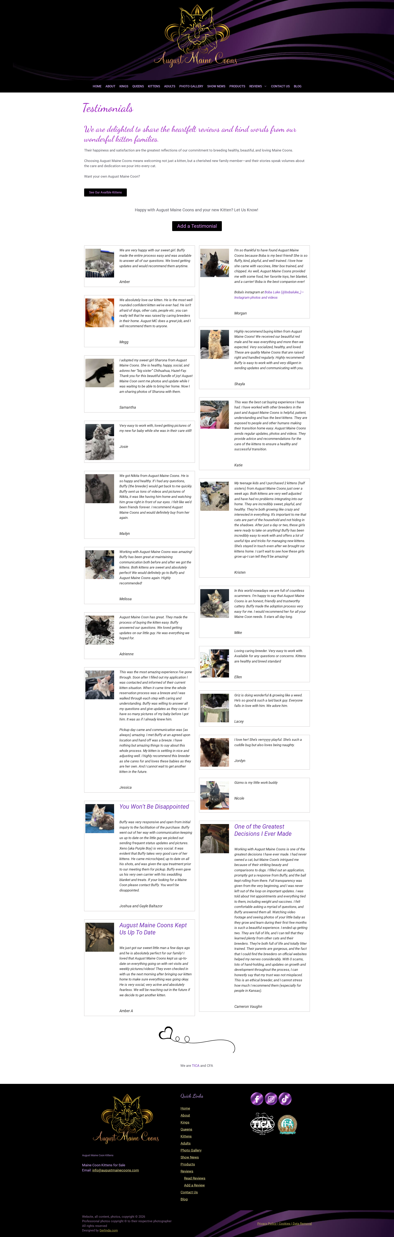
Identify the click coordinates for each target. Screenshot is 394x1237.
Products (237, 86)
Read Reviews (194, 1178)
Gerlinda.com (109, 1230)
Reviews (255, 86)
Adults (169, 86)
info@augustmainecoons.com (115, 1170)
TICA (195, 1066)
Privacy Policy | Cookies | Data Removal (284, 1223)
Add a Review (194, 1185)
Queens (138, 86)
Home (97, 86)
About (110, 86)
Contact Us (280, 86)
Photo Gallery (191, 86)
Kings (123, 86)
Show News (216, 86)
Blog (297, 86)
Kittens (154, 86)
